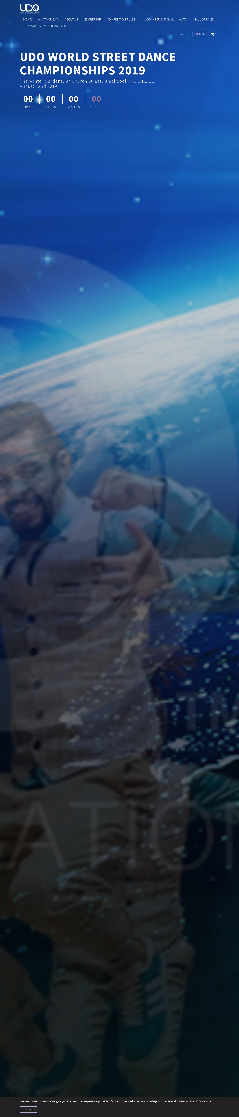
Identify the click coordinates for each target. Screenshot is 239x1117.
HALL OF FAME (203, 19)
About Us (71, 19)
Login (184, 34)
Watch (184, 19)
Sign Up (200, 34)
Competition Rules (121, 19)
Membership (92, 19)
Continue (28, 1109)
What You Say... (48, 19)
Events (28, 19)
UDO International (159, 19)
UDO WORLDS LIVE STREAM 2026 (44, 26)
